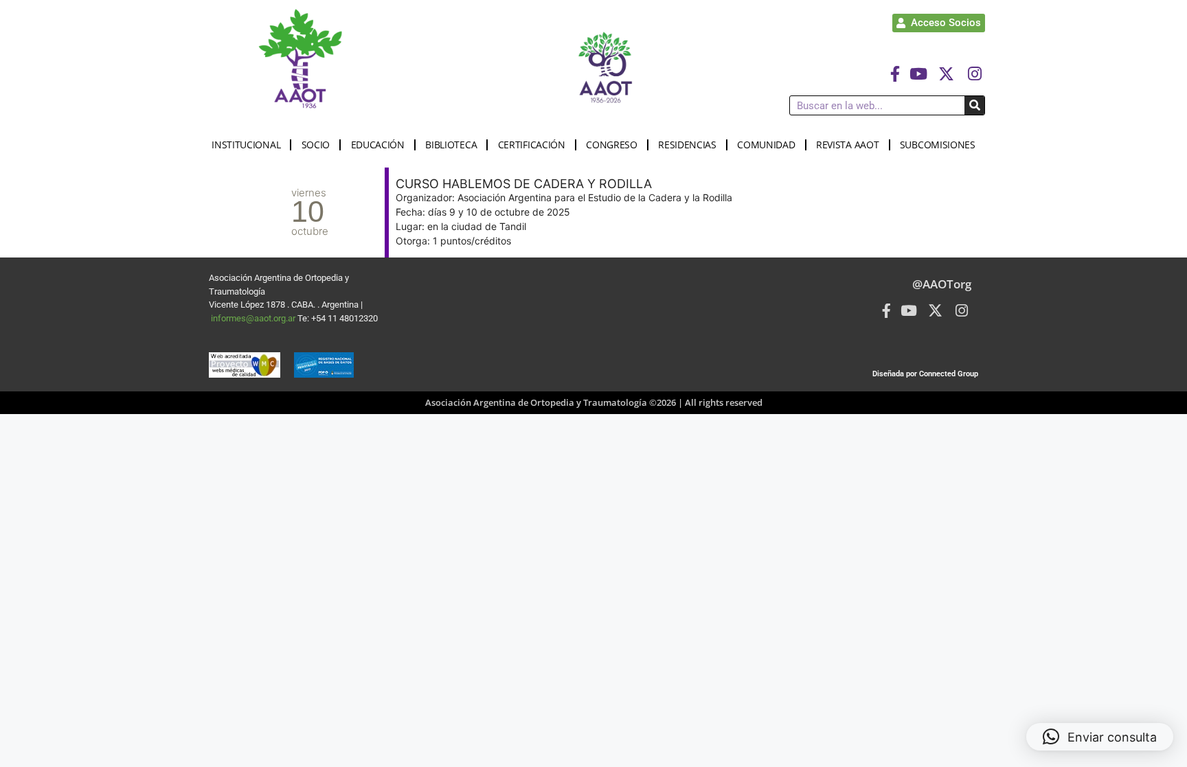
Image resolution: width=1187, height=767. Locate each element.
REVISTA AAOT (847, 144)
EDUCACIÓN (378, 144)
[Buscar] (974, 105)
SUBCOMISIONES (937, 144)
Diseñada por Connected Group (925, 373)
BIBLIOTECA (451, 144)
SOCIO (316, 144)
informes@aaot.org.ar (254, 318)
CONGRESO (611, 144)
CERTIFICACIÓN (531, 144)
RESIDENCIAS (687, 144)
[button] (1099, 737)
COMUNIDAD (766, 144)
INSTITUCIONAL (246, 144)
